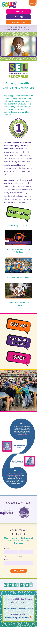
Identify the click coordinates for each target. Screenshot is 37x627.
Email (6, 559)
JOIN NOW (19, 570)
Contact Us (18, 11)
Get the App (18, 17)
